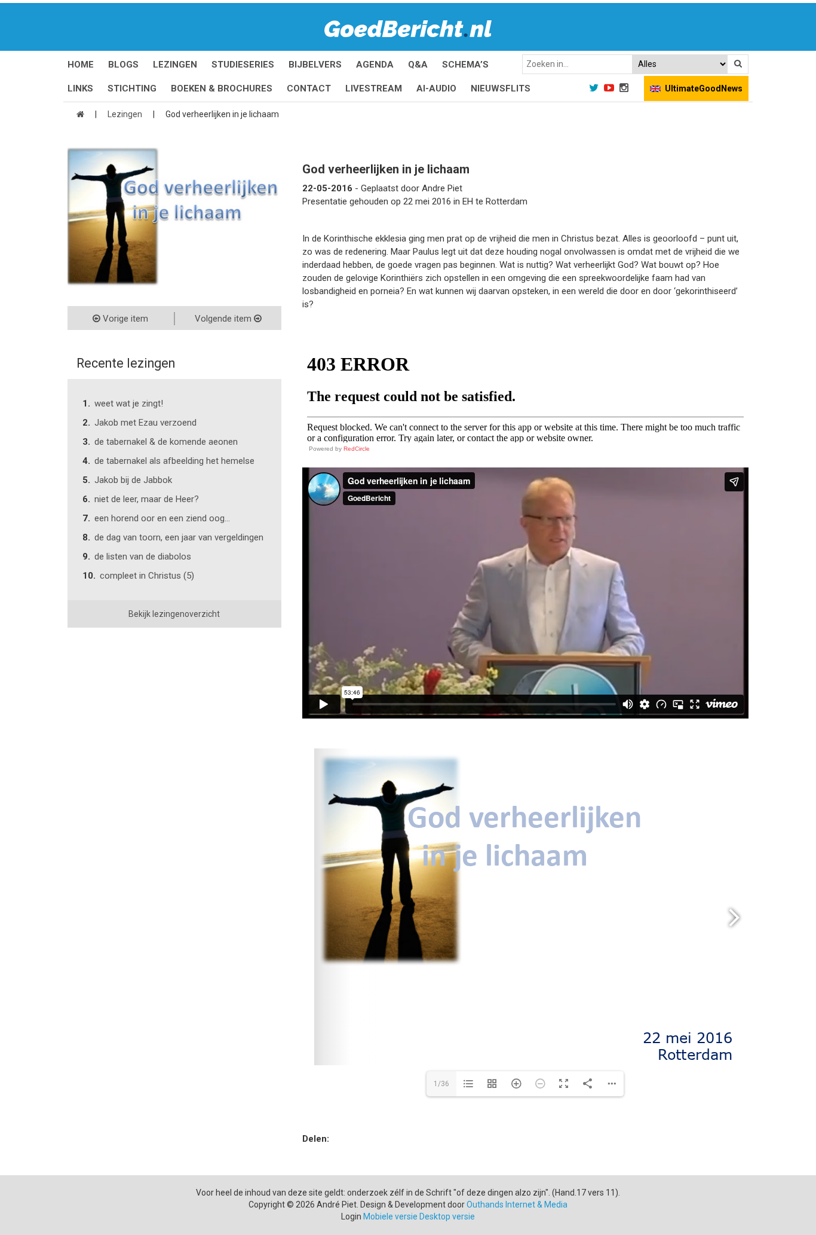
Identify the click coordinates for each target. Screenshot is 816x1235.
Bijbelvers (315, 64)
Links (80, 88)
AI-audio (436, 88)
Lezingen (175, 64)
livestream (373, 88)
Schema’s (465, 64)
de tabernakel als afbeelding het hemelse (174, 461)
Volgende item (224, 318)
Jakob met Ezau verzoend (145, 422)
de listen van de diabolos (142, 556)
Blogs (123, 64)
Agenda (375, 64)
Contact (309, 88)
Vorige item (124, 318)
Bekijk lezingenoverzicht (174, 614)
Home (81, 64)
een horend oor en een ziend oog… (162, 518)
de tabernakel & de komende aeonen (166, 441)
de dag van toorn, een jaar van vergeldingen (178, 537)
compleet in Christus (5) (147, 575)
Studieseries (242, 64)
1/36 (441, 1084)
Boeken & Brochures (221, 88)
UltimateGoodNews (704, 88)
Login (351, 1216)
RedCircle (356, 448)
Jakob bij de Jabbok (133, 480)
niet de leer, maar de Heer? (146, 499)
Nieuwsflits (500, 88)
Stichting (132, 88)
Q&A (418, 64)
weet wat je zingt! (128, 403)
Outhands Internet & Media (517, 1204)
